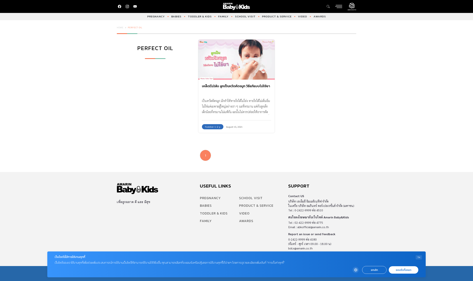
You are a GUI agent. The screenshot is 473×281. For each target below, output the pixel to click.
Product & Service (277, 16)
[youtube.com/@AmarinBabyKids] (135, 6)
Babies (176, 16)
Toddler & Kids (200, 16)
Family (223, 16)
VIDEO (302, 16)
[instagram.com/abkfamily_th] (127, 6)
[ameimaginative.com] (352, 6)
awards (320, 16)
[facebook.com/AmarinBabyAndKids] (119, 6)
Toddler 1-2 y (212, 126)
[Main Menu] (339, 6)
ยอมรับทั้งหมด (403, 270)
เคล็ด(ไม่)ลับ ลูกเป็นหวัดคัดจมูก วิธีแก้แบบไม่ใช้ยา (236, 86)
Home (120, 27)
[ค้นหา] (328, 6)
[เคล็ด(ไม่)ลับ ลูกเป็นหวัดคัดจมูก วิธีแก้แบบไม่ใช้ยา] (236, 60)
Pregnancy (156, 16)
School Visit (245, 16)
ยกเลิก (374, 270)
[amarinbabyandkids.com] (236, 6)
